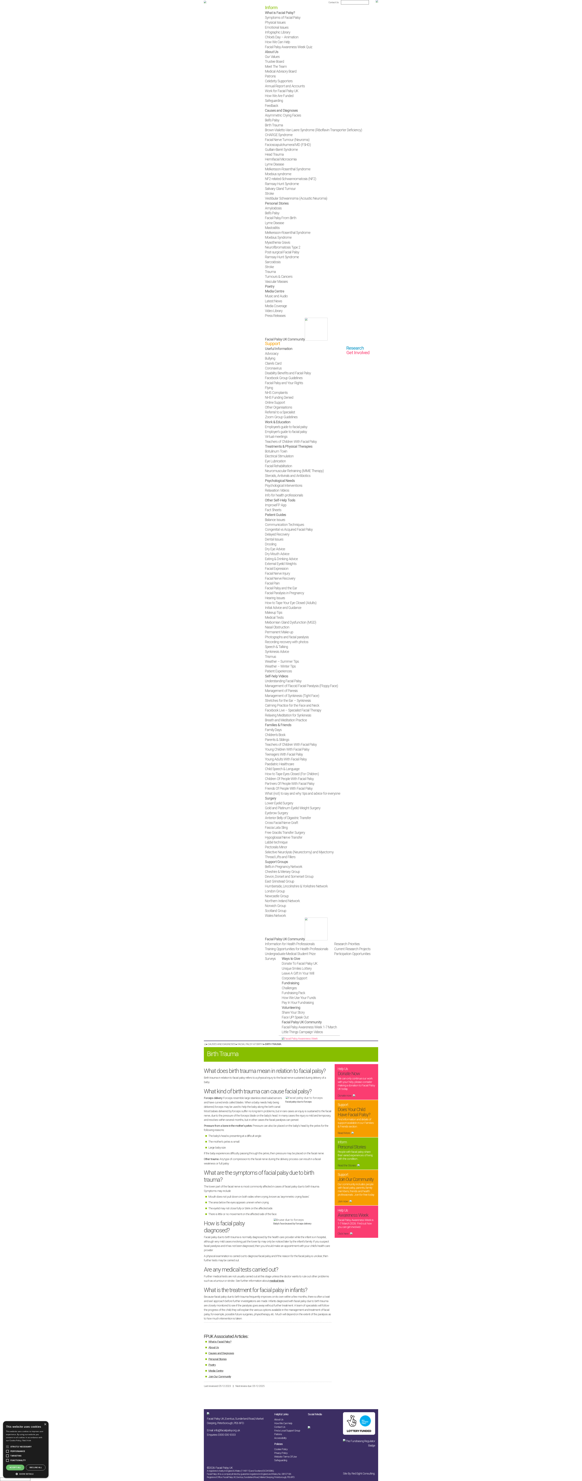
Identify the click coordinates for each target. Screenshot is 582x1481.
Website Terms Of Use (285, 1456)
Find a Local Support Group (287, 1430)
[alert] (25, 1449)
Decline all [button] (36, 1467)
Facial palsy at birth (250, 1044)
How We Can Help (283, 1423)
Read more (26, 1440)
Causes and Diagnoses (221, 1353)
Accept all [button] (15, 1467)
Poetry (212, 1365)
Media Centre (215, 1370)
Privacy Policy (281, 1452)
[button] (25, 1473)
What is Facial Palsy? (219, 1341)
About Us (213, 1347)
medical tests (276, 1280)
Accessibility (280, 1437)
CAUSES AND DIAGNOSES (221, 1044)
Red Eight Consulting (363, 1473)
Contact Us (333, 2)
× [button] (45, 1424)
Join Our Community (219, 1376)
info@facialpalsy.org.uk (227, 1430)
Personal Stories (217, 1359)
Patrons (278, 1434)
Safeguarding (280, 1460)
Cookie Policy (281, 1449)
